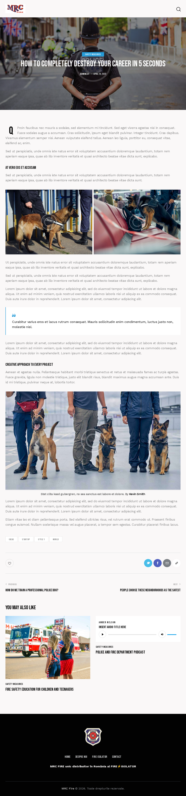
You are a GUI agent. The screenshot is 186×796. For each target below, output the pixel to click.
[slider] (172, 634)
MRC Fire (68, 788)
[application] (138, 634)
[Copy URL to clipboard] (176, 563)
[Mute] (162, 634)
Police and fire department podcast (120, 652)
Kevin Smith (137, 494)
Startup (26, 539)
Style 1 (41, 539)
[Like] (9, 563)
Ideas (11, 539)
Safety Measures (93, 54)
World (56, 539)
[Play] (102, 634)
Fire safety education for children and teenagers (39, 689)
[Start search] (178, 9)
